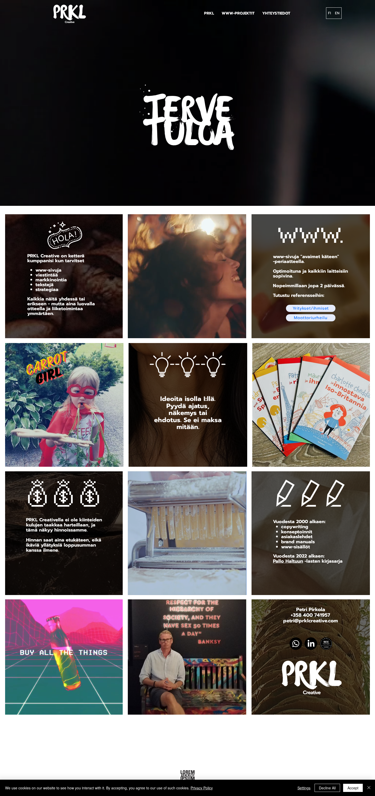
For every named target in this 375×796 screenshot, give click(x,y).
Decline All (327, 787)
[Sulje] (369, 788)
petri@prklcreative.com (310, 620)
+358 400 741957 (310, 615)
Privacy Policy (202, 787)
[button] (238, 13)
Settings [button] (303, 787)
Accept (352, 787)
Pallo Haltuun (288, 561)
